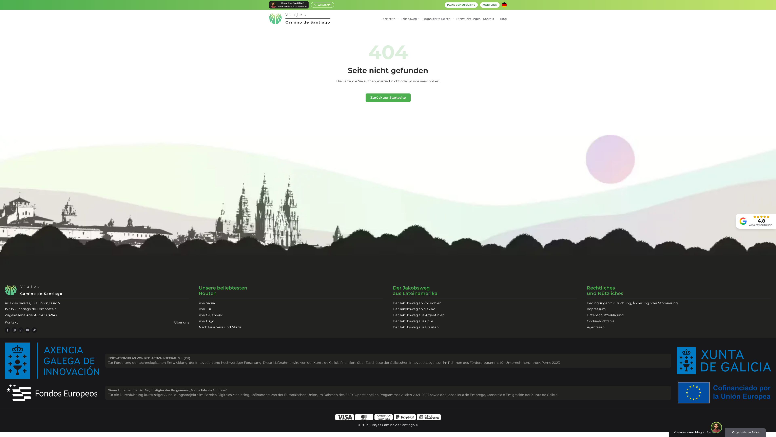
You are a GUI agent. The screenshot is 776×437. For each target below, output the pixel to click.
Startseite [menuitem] (388, 18)
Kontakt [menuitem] (488, 18)
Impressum (596, 309)
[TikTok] (34, 330)
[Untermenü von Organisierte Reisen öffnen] (453, 19)
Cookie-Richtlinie (601, 321)
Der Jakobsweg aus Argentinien (419, 315)
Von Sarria (207, 303)
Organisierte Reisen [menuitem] (436, 18)
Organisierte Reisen (746, 432)
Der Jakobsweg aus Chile (413, 321)
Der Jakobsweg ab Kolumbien (417, 303)
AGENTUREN (490, 5)
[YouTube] (27, 330)
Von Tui (205, 309)
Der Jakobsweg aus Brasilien (416, 327)
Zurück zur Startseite (388, 98)
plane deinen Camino (461, 5)
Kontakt (11, 322)
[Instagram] (14, 330)
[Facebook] (7, 330)
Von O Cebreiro (211, 315)
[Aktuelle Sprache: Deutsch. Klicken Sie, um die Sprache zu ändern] (504, 4)
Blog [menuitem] (503, 18)
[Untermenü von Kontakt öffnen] (497, 19)
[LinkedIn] (20, 330)
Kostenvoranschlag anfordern (696, 432)
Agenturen (596, 327)
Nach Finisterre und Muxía (220, 327)
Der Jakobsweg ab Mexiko (414, 309)
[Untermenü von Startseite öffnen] (397, 19)
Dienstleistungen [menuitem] (468, 18)
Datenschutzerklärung (605, 315)
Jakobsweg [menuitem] (409, 18)
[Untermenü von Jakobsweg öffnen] (419, 19)
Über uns (181, 322)
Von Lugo (206, 321)
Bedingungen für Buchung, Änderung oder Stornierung (632, 303)
